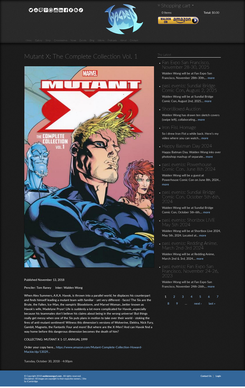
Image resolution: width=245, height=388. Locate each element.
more (211, 78)
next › (198, 303)
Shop (48, 40)
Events (83, 40)
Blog (92, 40)
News (73, 40)
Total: (207, 12)
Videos (101, 40)
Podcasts (112, 40)
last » (212, 303)
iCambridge (32, 381)
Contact (134, 40)
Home (29, 40)
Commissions (60, 40)
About (123, 40)
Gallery (38, 40)
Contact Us (206, 376)
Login (218, 376)
